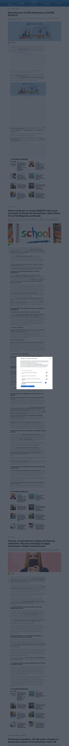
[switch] (46, 372)
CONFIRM (27, 386)
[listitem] (34, 370)
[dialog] (34, 373)
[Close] (51, 359)
